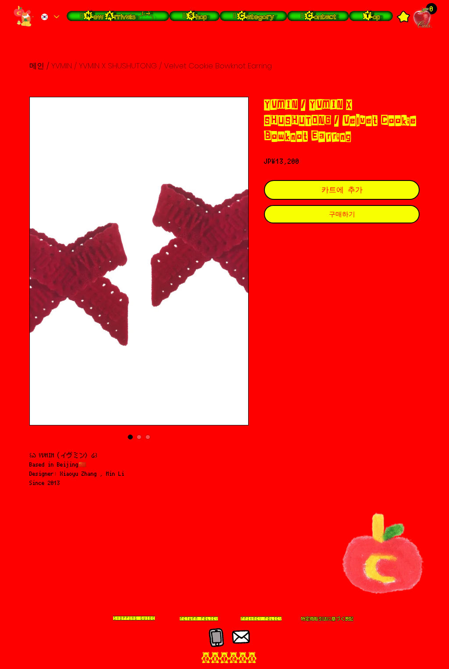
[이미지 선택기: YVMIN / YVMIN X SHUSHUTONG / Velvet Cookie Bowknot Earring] (130, 436)
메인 (36, 65)
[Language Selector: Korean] (49, 17)
